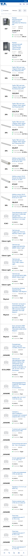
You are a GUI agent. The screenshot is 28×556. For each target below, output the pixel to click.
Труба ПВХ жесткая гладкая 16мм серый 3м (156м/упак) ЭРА (18, 141)
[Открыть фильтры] (20, 10)
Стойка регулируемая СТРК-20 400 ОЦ (19, 473)
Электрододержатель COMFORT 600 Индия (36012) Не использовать (19, 385)
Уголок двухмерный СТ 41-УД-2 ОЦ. (18, 458)
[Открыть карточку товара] (6, 22)
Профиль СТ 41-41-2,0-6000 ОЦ (19, 487)
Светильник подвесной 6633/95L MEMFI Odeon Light (18, 246)
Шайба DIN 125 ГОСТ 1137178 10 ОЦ (19, 398)
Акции (25, 1)
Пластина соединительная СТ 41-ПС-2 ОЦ (18, 533)
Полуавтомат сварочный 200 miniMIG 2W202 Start (18, 346)
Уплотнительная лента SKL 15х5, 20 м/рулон (19, 444)
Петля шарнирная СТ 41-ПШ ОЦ (19, 547)
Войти (27, 4)
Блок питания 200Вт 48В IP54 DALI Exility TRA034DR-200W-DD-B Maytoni (19, 328)
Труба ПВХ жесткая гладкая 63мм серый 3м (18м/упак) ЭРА (18, 68)
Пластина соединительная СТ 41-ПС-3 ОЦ (18, 517)
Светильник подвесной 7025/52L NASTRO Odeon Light (18, 231)
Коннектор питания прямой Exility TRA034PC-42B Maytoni (19, 289)
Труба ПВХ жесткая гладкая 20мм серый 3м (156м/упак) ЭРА (18, 123)
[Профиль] (23, 553)
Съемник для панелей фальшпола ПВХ (19, 430)
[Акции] (9, 553)
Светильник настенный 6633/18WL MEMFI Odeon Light (19, 275)
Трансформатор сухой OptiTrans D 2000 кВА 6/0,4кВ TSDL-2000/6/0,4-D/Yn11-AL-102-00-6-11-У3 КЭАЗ (19, 216)
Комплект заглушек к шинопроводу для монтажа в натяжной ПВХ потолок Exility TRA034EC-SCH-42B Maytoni (19, 308)
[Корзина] (14, 553)
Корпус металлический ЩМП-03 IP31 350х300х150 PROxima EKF (19, 21)
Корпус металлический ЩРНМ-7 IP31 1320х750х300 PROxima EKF (17, 46)
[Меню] (4, 553)
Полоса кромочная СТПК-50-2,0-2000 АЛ (18, 502)
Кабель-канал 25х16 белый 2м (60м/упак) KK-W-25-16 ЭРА (18, 177)
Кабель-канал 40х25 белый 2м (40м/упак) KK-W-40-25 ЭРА (18, 159)
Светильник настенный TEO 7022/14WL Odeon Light (18, 261)
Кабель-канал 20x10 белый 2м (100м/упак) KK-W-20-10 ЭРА (19, 196)
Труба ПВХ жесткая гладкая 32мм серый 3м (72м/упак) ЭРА (18, 105)
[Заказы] (19, 553)
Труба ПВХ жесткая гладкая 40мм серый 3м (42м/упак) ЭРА (18, 87)
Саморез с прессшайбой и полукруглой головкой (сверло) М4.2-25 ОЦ (19, 414)
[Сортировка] (25, 10)
